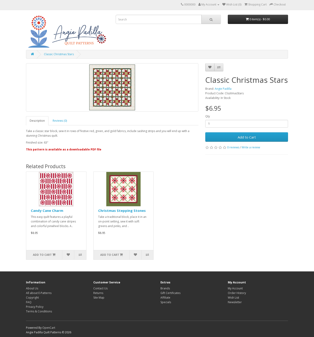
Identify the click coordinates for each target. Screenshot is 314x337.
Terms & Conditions (39, 311)
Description (37, 121)
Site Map (98, 298)
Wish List (233, 298)
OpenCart (48, 328)
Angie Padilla (223, 89)
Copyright (32, 298)
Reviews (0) (60, 121)
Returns (98, 293)
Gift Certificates (170, 293)
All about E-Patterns (38, 293)
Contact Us (100, 288)
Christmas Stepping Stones (122, 210)
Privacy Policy (34, 307)
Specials (165, 302)
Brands (165, 288)
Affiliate (165, 298)
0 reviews (233, 147)
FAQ (28, 302)
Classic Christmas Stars (59, 54)
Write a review (251, 147)
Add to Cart (247, 137)
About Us (32, 288)
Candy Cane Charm (47, 210)
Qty (207, 116)
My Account (235, 288)
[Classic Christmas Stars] (112, 87)
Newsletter (235, 302)
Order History (237, 293)
